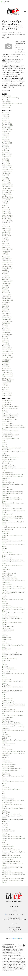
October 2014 (6, 266)
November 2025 (7, 126)
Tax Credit (5, 827)
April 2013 (5, 291)
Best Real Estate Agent (9, 419)
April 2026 (5, 120)
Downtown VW (7, 514)
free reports (6, 569)
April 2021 (5, 179)
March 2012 (6, 312)
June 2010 (5, 340)
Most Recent (6, 112)
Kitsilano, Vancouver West (10, 653)
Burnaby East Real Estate (10, 431)
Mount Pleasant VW (8, 709)
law (3, 662)
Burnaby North (7, 433)
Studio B (5, 825)
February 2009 (7, 370)
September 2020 (7, 190)
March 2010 (6, 346)
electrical (5, 539)
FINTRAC (5, 548)
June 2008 (5, 386)
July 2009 (5, 361)
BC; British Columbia (8, 417)
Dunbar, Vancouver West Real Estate (14, 527)
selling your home (8, 799)
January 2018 (6, 230)
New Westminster (8, 721)
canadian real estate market (11, 448)
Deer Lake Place (7, 489)
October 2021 (6, 173)
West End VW (6, 871)
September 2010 (7, 334)
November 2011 (7, 317)
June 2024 (5, 145)
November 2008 (7, 376)
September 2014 (7, 268)
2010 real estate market (10, 408)
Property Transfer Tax (9, 744)
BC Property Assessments (10, 414)
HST (3, 641)
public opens (6, 745)
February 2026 (7, 124)
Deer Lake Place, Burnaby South (12, 491)
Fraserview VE (6, 558)
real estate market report (10, 770)
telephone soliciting (8, 831)
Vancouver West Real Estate (11, 861)
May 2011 (5, 325)
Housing (5, 635)
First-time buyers (7, 552)
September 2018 (7, 221)
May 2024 (5, 147)
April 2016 (5, 243)
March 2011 (5, 329)
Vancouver (5, 844)
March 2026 (6, 122)
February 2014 (6, 279)
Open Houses (6, 105)
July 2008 (5, 384)
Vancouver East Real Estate (11, 850)
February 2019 (6, 211)
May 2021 (5, 177)
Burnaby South (7, 436)
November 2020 (7, 186)
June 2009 (5, 363)
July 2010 (5, 338)
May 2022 (5, 160)
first (3, 550)
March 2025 (6, 141)
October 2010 (6, 332)
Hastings (5, 603)
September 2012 (7, 300)
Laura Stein (6, 660)
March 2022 (6, 164)
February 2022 (7, 166)
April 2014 (5, 276)
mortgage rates (7, 698)
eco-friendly (6, 531)
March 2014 (6, 277)
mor (3, 694)
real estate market (8, 766)
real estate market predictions (12, 768)
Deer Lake (5, 488)
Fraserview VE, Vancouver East (12, 560)
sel (3, 791)
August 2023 (6, 149)
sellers (4, 797)
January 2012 (6, 315)
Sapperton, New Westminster (11, 789)
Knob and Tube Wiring (9, 658)
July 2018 (5, 224)
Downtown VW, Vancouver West (12, 516)
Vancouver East (7, 848)
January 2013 (6, 296)
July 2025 (5, 133)
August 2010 (6, 336)
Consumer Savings (8, 482)
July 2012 (5, 304)
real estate (5, 761)
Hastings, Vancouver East (10, 617)
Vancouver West (7, 859)
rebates (4, 772)
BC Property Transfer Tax (10, 416)
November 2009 (7, 353)
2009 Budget (6, 402)
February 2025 (7, 143)
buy (3, 440)
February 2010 (7, 348)
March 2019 (6, 209)
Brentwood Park (7, 423)
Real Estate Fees (7, 763)
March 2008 (6, 391)
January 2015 (6, 260)
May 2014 (5, 274)
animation (5, 410)
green (4, 598)
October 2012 (6, 298)
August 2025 (6, 131)
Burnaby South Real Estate (10, 438)
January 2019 (6, 213)
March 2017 (6, 234)
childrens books (7, 461)
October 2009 (6, 355)
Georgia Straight (7, 575)
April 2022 (5, 162)
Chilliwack (5, 463)
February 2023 (7, 154)
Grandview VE (7, 584)
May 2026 (5, 118)
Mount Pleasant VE (8, 702)
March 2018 (6, 226)
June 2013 (5, 287)
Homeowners (6, 632)
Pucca (4, 747)
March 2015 (6, 257)
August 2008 (6, 382)
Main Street (6, 671)
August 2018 (6, 222)
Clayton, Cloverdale (8, 467)
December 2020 (7, 185)
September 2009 (7, 357)
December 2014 (7, 262)
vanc (3, 842)
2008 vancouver (7, 400)
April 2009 (5, 367)
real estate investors (8, 764)
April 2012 (5, 310)
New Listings (6, 101)
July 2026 (5, 114)
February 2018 (6, 228)
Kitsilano (5, 651)
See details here (20, 52)
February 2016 (6, 247)
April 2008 (5, 389)
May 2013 (5, 289)
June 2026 (5, 116)
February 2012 (6, 313)
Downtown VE (6, 507)
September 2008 (7, 380)
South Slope (6, 812)
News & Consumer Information (12, 103)
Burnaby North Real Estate (10, 434)
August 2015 (6, 251)
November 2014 (7, 264)
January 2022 (6, 167)
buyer (4, 442)
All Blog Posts (6, 96)
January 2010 (6, 349)
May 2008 (5, 387)
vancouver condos (8, 846)
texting (4, 833)
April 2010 (5, 344)
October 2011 (6, 319)
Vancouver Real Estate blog (11, 855)
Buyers (4, 444)
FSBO (4, 571)
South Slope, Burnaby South (11, 814)
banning (5, 412)
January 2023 (6, 156)
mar (3, 675)
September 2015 (7, 249)
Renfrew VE (6, 774)
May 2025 (5, 137)
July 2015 (5, 253)
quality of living (7, 749)
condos (4, 480)
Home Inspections (8, 626)
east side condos (7, 529)
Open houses (6, 736)
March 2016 (6, 245)
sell (3, 793)
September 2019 (7, 198)
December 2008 (7, 374)
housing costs (6, 637)
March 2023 (6, 152)
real (3, 759)
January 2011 (6, 331)
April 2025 (5, 139)
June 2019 (5, 203)
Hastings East (6, 605)
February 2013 (6, 295)
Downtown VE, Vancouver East (12, 508)
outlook (4, 738)
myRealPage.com (17, 938)
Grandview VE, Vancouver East (12, 586)
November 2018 (7, 217)
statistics (5, 823)
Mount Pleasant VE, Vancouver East (13, 704)
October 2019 (6, 196)
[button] (10, 906)
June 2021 (5, 175)
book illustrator (7, 421)
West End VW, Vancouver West (12, 872)
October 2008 (6, 378)
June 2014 (5, 272)
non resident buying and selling (12, 725)
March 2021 (6, 181)
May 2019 (5, 205)
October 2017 (6, 232)
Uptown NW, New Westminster (12, 836)
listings (4, 664)
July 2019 (5, 202)
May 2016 (5, 241)
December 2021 (7, 169)
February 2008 (7, 393)
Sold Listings (6, 107)
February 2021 (6, 183)
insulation (5, 643)
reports (4, 780)
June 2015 (5, 255)
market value (6, 679)
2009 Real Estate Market (10, 406)
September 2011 (7, 321)
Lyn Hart (5, 666)
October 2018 (6, 219)
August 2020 (6, 192)
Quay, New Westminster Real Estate (13, 751)
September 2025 (7, 130)
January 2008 (6, 395)
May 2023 (5, 150)
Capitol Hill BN (7, 450)
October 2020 (6, 188)
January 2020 (7, 194)
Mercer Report (6, 685)
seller (4, 795)
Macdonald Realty (8, 668)
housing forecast (7, 639)
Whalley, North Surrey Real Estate (13, 878)
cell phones (6, 455)
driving (4, 526)
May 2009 (5, 365)
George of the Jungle (9, 573)
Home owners (6, 628)
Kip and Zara (6, 649)
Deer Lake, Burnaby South (10, 497)
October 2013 (6, 283)
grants (4, 596)
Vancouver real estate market (12, 857)
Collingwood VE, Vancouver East (12, 474)
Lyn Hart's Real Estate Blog (10, 98)
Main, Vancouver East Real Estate (13, 673)
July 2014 (5, 270)
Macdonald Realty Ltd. (9, 670)
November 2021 (7, 171)
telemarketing (6, 829)
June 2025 (5, 135)
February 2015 (6, 258)
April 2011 (5, 327)
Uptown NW (6, 835)
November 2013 (7, 281)
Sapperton (5, 787)
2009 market (6, 404)
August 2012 (6, 302)
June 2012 (5, 306)
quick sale (5, 757)
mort (3, 696)
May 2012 (5, 308)
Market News (6, 100)
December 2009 (7, 351)
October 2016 (6, 236)
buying (4, 446)
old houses (5, 734)
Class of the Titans (8, 465)
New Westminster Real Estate (11, 723)
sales (4, 785)
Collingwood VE (7, 472)
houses (4, 634)
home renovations (8, 630)
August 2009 (6, 359)
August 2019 (6, 200)
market (4, 677)
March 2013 (6, 293)
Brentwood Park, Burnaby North (12, 425)
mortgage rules (7, 700)
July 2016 (5, 238)
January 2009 (7, 372)
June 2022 (5, 158)
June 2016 (5, 239)
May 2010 (5, 342)
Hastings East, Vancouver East (12, 607)
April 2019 (5, 207)
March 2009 (6, 368)
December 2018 (7, 215)
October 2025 (6, 128)
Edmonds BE (6, 533)
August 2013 (6, 285)
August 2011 (6, 323)
